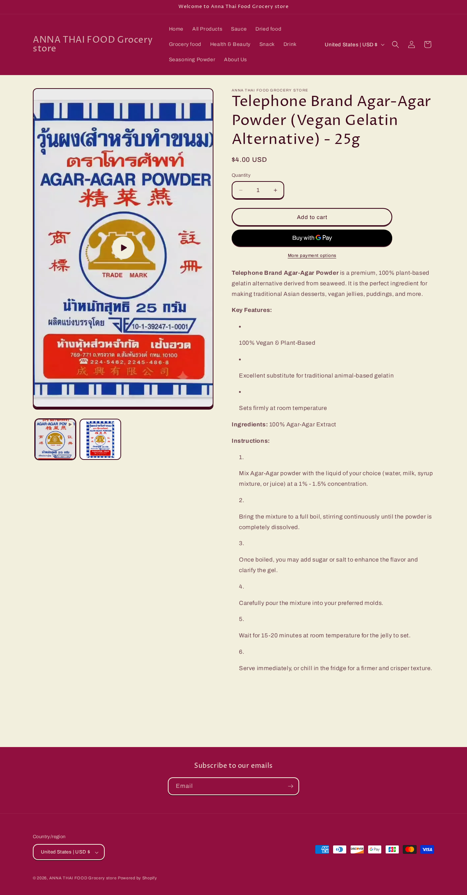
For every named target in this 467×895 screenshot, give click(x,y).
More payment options (312, 255)
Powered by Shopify (137, 878)
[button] (395, 44)
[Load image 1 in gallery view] (100, 439)
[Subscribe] (290, 786)
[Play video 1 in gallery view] (55, 439)
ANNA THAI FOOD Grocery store (83, 878)
